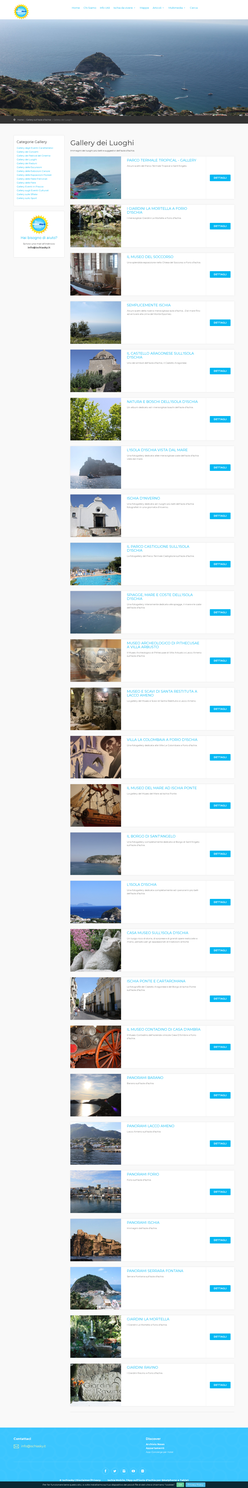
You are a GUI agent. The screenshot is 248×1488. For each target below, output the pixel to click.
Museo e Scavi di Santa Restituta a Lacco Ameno (162, 693)
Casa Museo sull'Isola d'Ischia (157, 933)
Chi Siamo (90, 7)
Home (76, 7)
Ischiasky (21, 11)
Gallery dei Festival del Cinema (33, 155)
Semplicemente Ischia (149, 305)
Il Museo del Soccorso (150, 257)
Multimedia (176, 7)
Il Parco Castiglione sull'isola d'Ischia (158, 548)
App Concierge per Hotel (159, 1452)
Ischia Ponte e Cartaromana (156, 981)
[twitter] (114, 1471)
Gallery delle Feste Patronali (32, 178)
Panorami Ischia (143, 1222)
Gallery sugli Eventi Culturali (33, 190)
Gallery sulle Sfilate (27, 194)
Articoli (157, 7)
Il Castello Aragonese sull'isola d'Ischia (160, 355)
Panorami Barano (145, 1078)
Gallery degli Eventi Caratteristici (35, 147)
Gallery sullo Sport (27, 198)
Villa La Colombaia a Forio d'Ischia (162, 740)
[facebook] (105, 1471)
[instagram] (124, 1471)
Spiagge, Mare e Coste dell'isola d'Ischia (160, 597)
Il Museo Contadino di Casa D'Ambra (164, 1029)
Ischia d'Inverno (143, 498)
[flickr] (142, 1471)
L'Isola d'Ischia (142, 884)
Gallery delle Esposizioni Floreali (34, 174)
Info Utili (105, 7)
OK (180, 1484)
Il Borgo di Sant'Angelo (151, 836)
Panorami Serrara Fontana (155, 1271)
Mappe (144, 7)
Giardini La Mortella (148, 1319)
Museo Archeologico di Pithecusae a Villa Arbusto (163, 645)
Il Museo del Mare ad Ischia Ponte (162, 788)
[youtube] (133, 1471)
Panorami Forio (143, 1174)
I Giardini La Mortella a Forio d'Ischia (157, 210)
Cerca (194, 7)
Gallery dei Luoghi (27, 159)
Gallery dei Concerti (27, 151)
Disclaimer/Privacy (88, 1480)
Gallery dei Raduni (27, 163)
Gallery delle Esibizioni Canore (33, 171)
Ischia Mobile (116, 1480)
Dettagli (220, 177)
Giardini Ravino (142, 1367)
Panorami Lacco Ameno (150, 1126)
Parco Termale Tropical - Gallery (161, 160)
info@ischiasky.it (33, 1446)
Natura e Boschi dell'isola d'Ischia (162, 402)
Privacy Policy (195, 1484)
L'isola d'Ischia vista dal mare (157, 450)
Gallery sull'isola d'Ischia (38, 119)
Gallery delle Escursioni (29, 167)
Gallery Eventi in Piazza (30, 186)
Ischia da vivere (123, 7)
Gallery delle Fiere (26, 182)
